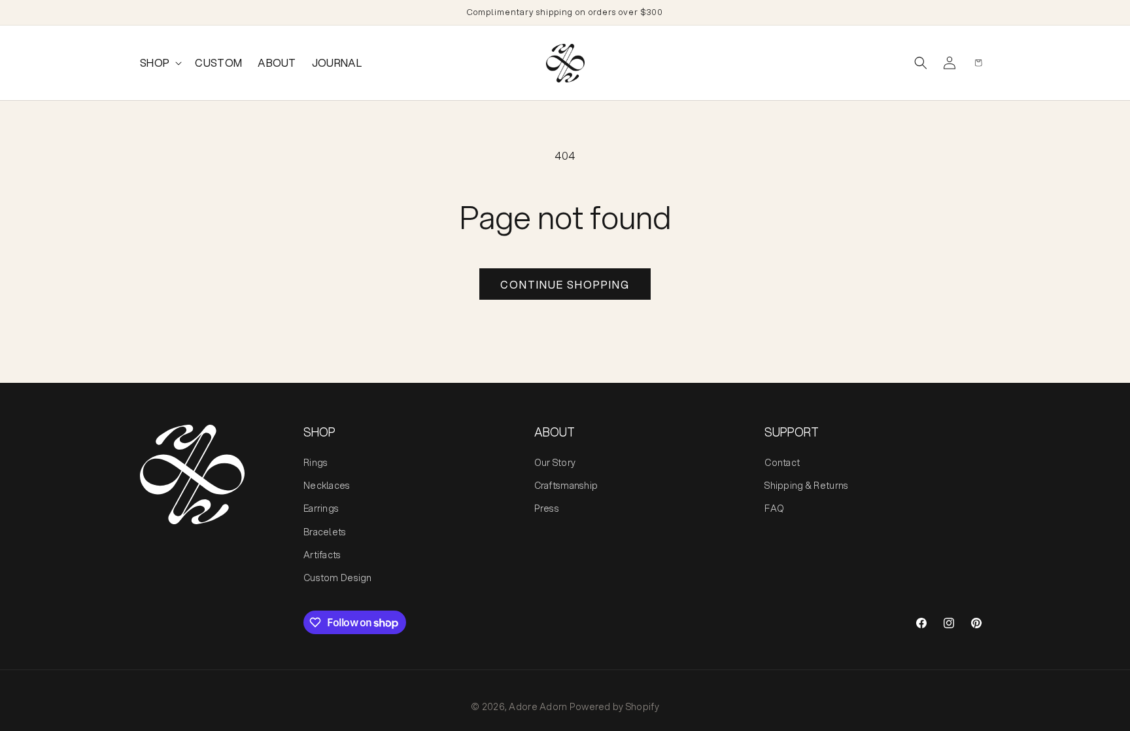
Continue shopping (565, 284)
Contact (782, 462)
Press (546, 508)
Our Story (555, 462)
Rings (315, 462)
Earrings (321, 508)
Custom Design (337, 577)
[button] (159, 63)
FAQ (774, 508)
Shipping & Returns (806, 485)
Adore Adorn (538, 706)
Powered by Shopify (614, 706)
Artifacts (322, 555)
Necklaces (327, 485)
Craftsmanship (566, 485)
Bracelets (325, 532)
